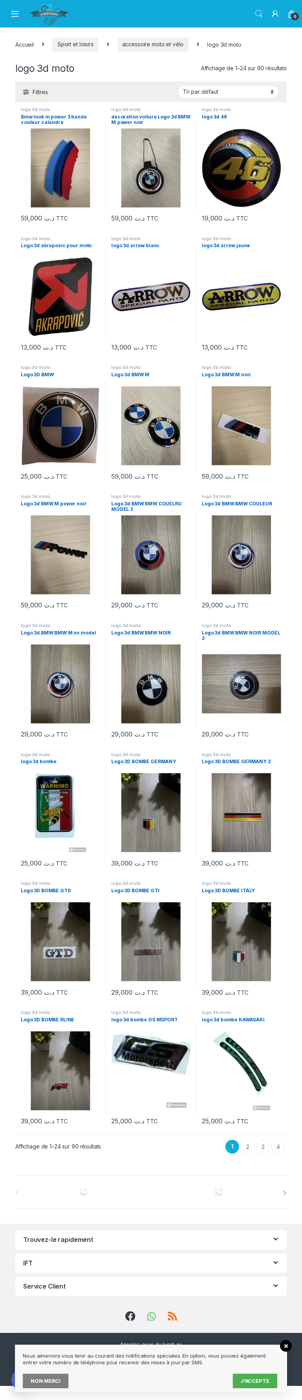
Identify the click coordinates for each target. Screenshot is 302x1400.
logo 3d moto (35, 109)
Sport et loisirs (75, 44)
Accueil (24, 44)
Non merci (46, 1381)
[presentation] (285, 1193)
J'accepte (255, 1381)
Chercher (258, 13)
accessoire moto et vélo (153, 44)
